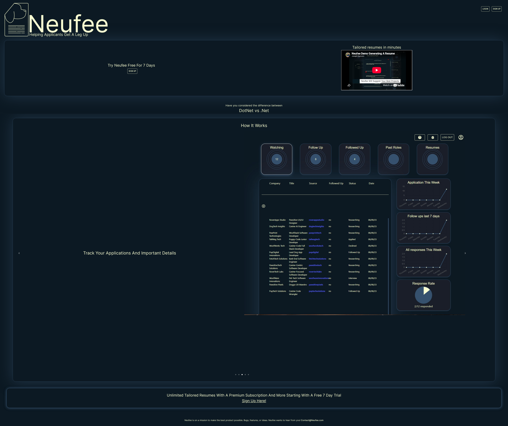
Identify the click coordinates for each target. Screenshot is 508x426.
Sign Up (496, 9)
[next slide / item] (465, 253)
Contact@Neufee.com (312, 420)
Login (485, 9)
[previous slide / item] (19, 253)
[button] (235, 374)
